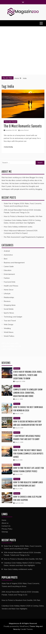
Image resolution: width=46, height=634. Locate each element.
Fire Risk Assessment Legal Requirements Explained (24, 237)
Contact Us (6, 526)
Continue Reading (8, 147)
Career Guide (9, 266)
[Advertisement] (23, 50)
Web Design (8, 324)
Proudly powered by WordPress (16, 626)
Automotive (8, 255)
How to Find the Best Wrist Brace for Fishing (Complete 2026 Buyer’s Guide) (28, 453)
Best (5, 259)
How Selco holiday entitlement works (18, 227)
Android (7, 251)
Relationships (9, 297)
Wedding (7, 328)
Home (4, 520)
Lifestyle (7, 293)
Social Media (8, 309)
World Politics (9, 336)
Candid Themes (27, 629)
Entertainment (9, 274)
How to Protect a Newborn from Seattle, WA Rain (23, 216)
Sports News (9, 313)
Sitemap (5, 532)
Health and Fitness (11, 286)
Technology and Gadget (13, 317)
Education (7, 270)
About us (5, 523)
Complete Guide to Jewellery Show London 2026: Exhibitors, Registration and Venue (27, 392)
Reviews (7, 301)
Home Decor (8, 290)
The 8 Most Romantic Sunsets (23, 126)
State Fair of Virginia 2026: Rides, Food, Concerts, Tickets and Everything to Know (27, 375)
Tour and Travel (10, 122)
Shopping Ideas (10, 305)
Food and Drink (9, 282)
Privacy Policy (7, 529)
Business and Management (14, 262)
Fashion (7, 278)
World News (8, 332)
